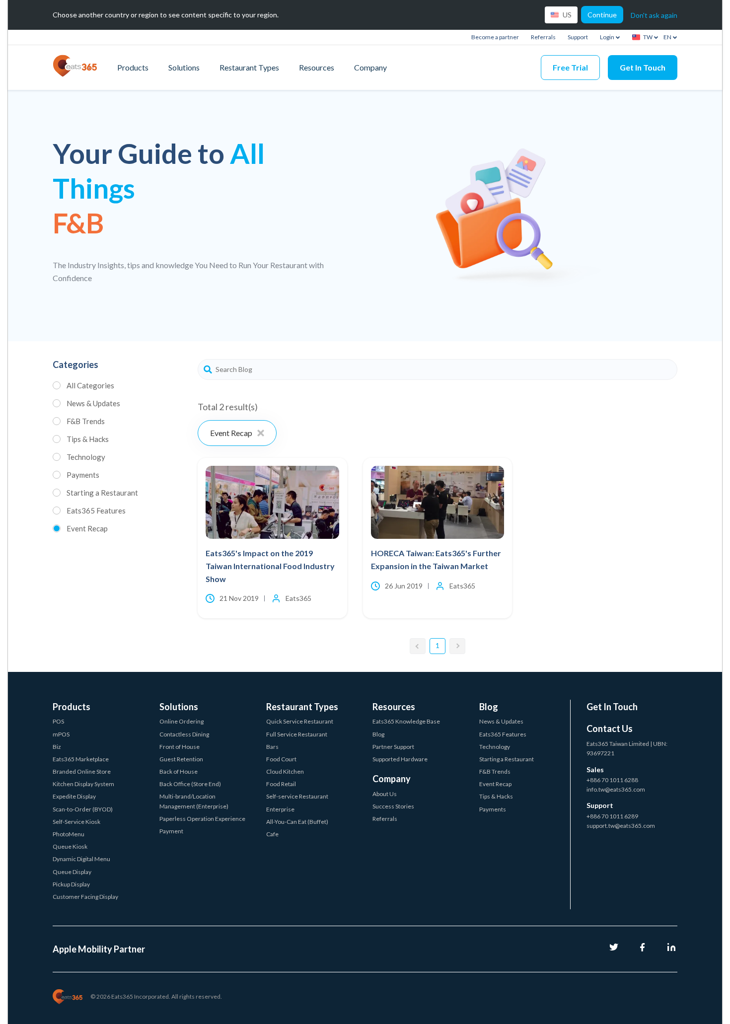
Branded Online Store (82, 771)
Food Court (281, 759)
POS (58, 721)
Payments (83, 474)
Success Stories (393, 806)
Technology (86, 456)
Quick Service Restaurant (299, 721)
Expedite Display (74, 796)
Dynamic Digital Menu (81, 859)
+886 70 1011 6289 (612, 816)
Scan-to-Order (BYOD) (83, 809)
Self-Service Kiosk (76, 821)
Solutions (184, 67)
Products (132, 67)
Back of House (178, 771)
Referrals (543, 37)
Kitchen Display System (83, 784)
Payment (171, 831)
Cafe (272, 834)
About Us (384, 794)
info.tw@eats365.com (615, 789)
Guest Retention (181, 759)
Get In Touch (642, 67)
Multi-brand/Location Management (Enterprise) (193, 801)
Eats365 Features (96, 510)
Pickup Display (71, 884)
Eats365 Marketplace (81, 759)
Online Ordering (181, 721)
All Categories (90, 385)
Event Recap (87, 528)
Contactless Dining (184, 734)
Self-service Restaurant (297, 796)
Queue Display (72, 872)
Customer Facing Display (85, 896)
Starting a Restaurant (102, 492)
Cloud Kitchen (285, 771)
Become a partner (495, 37)
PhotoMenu (68, 834)
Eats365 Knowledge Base (406, 721)
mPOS (61, 734)
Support (578, 37)
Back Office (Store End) (190, 784)
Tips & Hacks (88, 439)
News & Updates (93, 403)
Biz (57, 746)
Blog (378, 734)
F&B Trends (86, 421)
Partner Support (393, 746)
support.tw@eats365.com (620, 825)
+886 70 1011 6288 (612, 780)
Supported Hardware (400, 759)
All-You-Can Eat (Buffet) (297, 821)
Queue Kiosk (70, 846)
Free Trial (570, 67)
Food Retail (281, 784)
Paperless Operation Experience (202, 818)
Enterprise (280, 809)
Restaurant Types (249, 67)
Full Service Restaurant (296, 734)
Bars (272, 746)
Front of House (179, 746)
